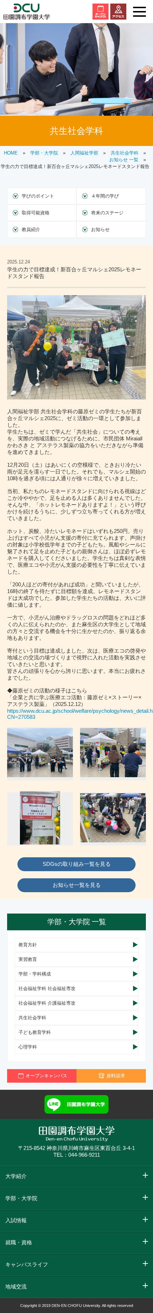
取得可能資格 (35, 212)
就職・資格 (18, 1242)
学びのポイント (38, 196)
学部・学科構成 (35, 974)
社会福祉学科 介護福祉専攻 (47, 1003)
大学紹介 (16, 1176)
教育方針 (28, 944)
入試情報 (16, 1220)
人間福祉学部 (84, 153)
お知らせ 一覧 (123, 159)
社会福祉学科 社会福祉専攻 (47, 988)
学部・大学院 (44, 153)
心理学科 (28, 1047)
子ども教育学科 (35, 1032)
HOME (11, 153)
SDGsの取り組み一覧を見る (77, 864)
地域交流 (16, 1286)
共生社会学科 (124, 153)
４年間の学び (105, 196)
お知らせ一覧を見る (77, 885)
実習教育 (28, 959)
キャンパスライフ (26, 1264)
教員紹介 (31, 229)
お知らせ (100, 229)
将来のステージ (107, 212)
